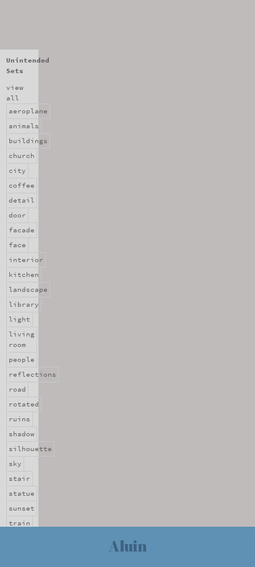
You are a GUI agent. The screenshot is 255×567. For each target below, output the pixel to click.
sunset (22, 508)
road (17, 389)
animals (24, 126)
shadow (22, 434)
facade (22, 230)
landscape (28, 289)
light (19, 319)
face (17, 245)
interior (26, 260)
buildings (28, 141)
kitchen (24, 275)
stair (19, 478)
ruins (19, 419)
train (19, 523)
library (24, 304)
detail (22, 200)
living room (22, 339)
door (17, 215)
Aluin (128, 546)
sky (15, 464)
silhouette (30, 449)
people (22, 359)
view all (15, 92)
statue (22, 493)
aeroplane (28, 111)
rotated (24, 404)
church (22, 156)
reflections (32, 374)
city (17, 170)
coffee (22, 185)
